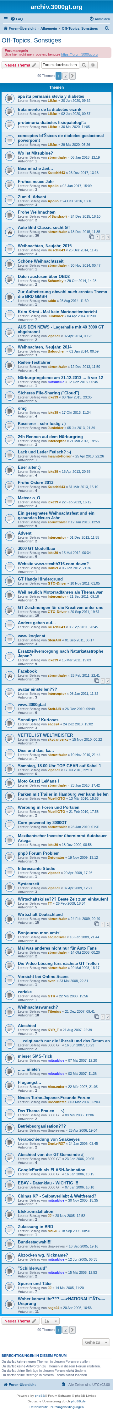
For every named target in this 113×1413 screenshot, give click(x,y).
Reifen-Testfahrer (34, 362)
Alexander (56, 1087)
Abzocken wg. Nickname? (43, 1255)
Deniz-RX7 (56, 1143)
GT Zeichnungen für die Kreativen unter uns (60, 607)
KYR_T (53, 1030)
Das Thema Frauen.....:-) (41, 1111)
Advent (24, 533)
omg (22, 408)
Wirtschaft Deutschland (40, 914)
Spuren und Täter (35, 1283)
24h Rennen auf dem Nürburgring (50, 436)
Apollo (53, 186)
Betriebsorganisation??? (42, 1126)
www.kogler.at (31, 636)
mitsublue (56, 382)
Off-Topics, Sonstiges (31, 40)
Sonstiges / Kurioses (38, 720)
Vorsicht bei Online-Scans (43, 976)
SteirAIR (54, 640)
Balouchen (57, 351)
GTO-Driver (57, 583)
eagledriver (57, 937)
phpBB (40, 1395)
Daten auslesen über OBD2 (44, 276)
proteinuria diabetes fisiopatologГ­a (52, 122)
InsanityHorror (60, 456)
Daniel (53, 568)
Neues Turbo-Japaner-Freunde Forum (54, 1097)
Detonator (56, 857)
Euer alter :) (29, 467)
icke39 (53, 397)
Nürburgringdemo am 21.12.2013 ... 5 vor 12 (60, 377)
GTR (51, 996)
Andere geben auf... (37, 622)
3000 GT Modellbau (36, 548)
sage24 (53, 724)
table (52, 301)
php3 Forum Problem (39, 853)
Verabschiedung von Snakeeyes (49, 1139)
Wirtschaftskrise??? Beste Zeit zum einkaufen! (63, 899)
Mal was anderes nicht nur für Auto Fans (57, 948)
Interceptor (57, 441)
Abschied (27, 1025)
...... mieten (29, 1069)
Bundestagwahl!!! (34, 1242)
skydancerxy (58, 739)
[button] (72, 76)
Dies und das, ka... (36, 750)
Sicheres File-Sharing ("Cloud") (48, 393)
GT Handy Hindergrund (40, 579)
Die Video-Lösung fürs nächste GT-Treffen (58, 963)
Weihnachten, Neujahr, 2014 (45, 347)
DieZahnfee (57, 1102)
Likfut (52, 100)
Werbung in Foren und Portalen (48, 807)
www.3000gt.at (32, 704)
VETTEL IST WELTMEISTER (45, 735)
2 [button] (65, 76)
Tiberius (54, 1011)
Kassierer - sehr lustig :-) (42, 423)
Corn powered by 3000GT (42, 822)
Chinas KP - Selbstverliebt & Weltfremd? (57, 1196)
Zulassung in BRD (35, 1226)
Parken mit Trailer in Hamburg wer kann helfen (63, 794)
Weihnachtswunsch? (38, 1007)
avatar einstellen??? (37, 689)
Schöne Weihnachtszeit (40, 261)
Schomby (55, 281)
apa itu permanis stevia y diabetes (51, 96)
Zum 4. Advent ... (34, 197)
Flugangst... (29, 1082)
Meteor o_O (29, 498)
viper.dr (54, 336)
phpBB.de (78, 1401)
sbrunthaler (57, 157)
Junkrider (55, 316)
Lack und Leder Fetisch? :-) (44, 452)
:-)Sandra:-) (57, 216)
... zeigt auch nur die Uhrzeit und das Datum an (64, 1041)
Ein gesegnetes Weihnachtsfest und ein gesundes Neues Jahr (56, 515)
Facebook (27, 671)
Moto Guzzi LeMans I (38, 781)
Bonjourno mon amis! (39, 933)
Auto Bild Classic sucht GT (44, 227)
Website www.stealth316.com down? (53, 563)
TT (50, 903)
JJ (49, 1216)
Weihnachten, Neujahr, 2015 (45, 246)
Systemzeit (28, 884)
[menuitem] (16, 19)
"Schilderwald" (32, 1268)
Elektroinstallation (35, 1211)
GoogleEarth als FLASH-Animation (51, 1170)
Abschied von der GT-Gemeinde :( (50, 1154)
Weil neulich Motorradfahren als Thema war (60, 592)
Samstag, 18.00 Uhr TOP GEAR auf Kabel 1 (59, 765)
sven (52, 981)
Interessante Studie (36, 868)
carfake (25, 992)
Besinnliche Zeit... (35, 168)
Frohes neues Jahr (36, 181)
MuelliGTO (56, 798)
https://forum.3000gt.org (79, 54)
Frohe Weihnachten (37, 212)
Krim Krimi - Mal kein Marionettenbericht (57, 311)
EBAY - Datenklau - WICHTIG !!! (48, 1183)
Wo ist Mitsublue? (35, 153)
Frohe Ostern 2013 (35, 482)
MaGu (52, 1231)
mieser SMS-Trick (35, 1056)
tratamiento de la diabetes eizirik (49, 109)
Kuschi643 (56, 173)
